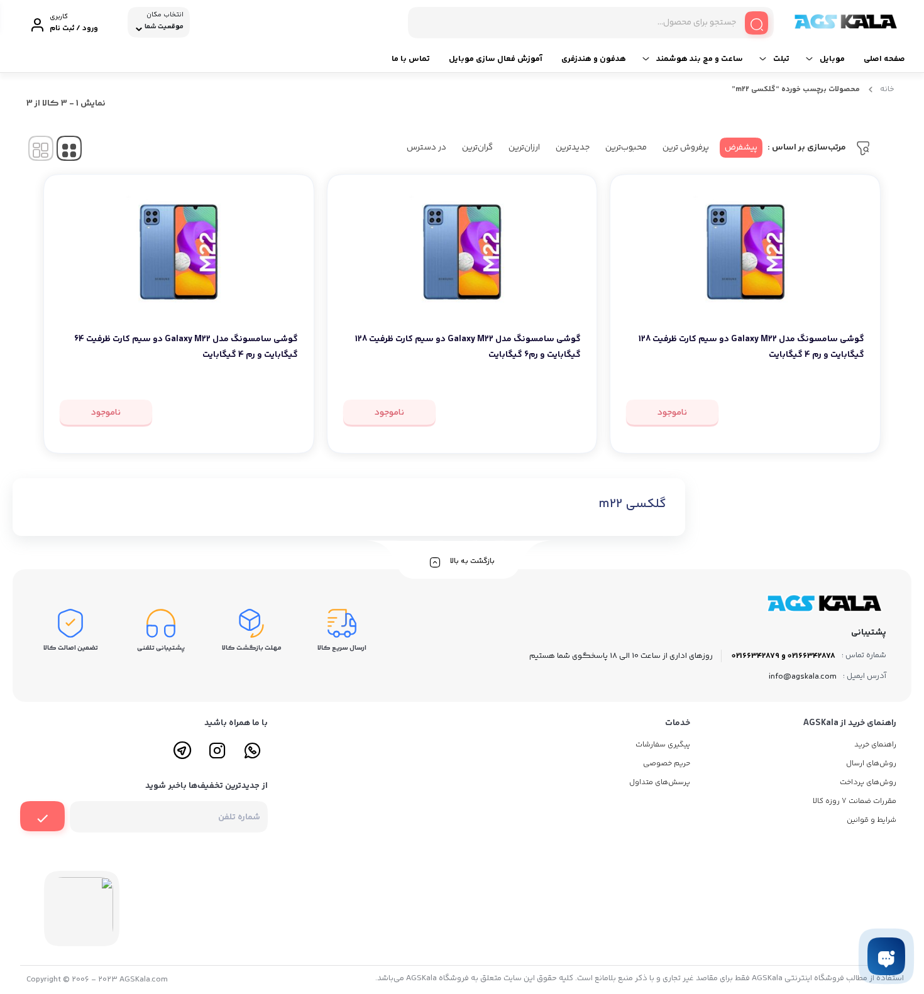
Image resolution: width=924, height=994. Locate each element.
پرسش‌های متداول (659, 783)
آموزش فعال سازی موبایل (495, 59)
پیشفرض (741, 148)
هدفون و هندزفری (593, 59)
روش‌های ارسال (871, 764)
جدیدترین (573, 148)
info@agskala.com (803, 676)
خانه (887, 89)
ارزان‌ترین (524, 148)
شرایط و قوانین (871, 820)
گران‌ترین (477, 148)
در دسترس (426, 148)
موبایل (832, 59)
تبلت (781, 59)
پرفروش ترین (686, 148)
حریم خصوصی (666, 764)
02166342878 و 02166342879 (783, 656)
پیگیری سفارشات (662, 745)
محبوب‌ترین (626, 148)
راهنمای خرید (875, 745)
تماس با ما (411, 59)
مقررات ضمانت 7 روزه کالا (854, 801)
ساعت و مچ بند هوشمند (699, 59)
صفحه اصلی (884, 59)
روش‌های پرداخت (868, 783)
